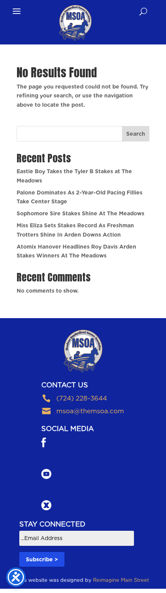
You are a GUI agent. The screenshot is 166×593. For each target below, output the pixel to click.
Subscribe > (42, 559)
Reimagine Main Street (121, 580)
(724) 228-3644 (81, 398)
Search (135, 134)
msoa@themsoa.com (90, 411)
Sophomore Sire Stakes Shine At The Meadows (80, 213)
